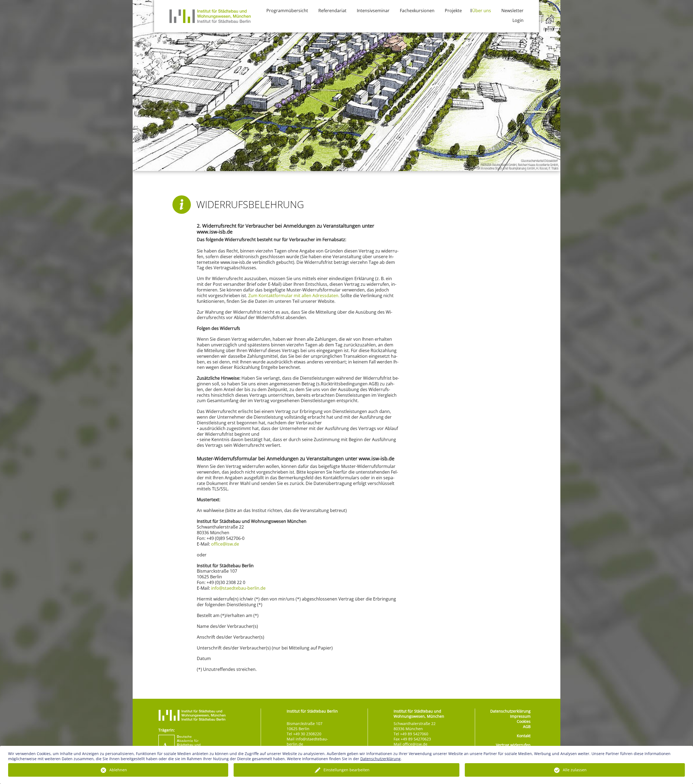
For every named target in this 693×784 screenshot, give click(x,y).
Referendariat (332, 11)
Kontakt (524, 735)
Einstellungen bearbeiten (346, 769)
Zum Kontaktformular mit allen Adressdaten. (293, 295)
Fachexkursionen (417, 11)
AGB (527, 726)
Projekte (453, 11)
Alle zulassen (575, 769)
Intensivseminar (373, 11)
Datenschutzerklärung (510, 711)
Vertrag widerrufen (513, 744)
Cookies (524, 721)
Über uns (481, 11)
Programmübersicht (287, 11)
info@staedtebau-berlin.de (238, 588)
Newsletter (512, 11)
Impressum (520, 716)
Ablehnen (118, 769)
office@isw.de (225, 544)
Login (518, 20)
